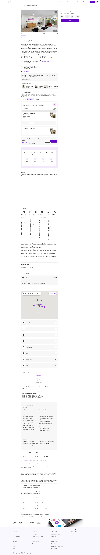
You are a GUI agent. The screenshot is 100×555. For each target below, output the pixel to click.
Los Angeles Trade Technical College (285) (30, 443)
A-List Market (54, 536)
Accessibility (73, 536)
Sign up (92, 2)
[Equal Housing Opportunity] (13, 553)
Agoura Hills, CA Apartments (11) (29, 416)
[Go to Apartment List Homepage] (6, 2)
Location (36, 37)
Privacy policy (74, 531)
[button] (39, 306)
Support (14, 543)
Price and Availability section (27, 460)
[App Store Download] (31, 523)
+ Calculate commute (46, 61)
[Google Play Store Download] (38, 523)
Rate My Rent (35, 534)
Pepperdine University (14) (44, 443)
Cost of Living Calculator (37, 536)
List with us (80, 2)
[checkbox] (27, 160)
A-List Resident (54, 541)
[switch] (54, 109)
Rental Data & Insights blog (57, 546)
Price (26, 37)
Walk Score (38, 375)
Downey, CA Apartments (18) (44, 430)
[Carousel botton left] (22, 21)
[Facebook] (19, 553)
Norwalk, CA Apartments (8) (44, 428)
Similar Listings (31, 37)
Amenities (41, 37)
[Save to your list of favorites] (56, 12)
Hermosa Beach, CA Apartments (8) (29, 429)
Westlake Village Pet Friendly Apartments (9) (46, 410)
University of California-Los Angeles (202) (46, 441)
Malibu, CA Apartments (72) (28, 422)
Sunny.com (15, 541)
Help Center (54, 548)
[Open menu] (97, 2)
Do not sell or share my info (76, 539)
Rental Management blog (56, 543)
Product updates (16, 539)
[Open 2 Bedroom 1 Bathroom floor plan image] (53, 115)
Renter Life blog (35, 541)
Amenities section (53, 474)
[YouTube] (24, 553)
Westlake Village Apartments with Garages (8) (30, 410)
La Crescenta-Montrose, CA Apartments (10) (46, 419)
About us (15, 531)
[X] (22, 553)
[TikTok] (30, 553)
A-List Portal (54, 531)
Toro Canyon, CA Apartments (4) (45, 425)
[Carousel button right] (56, 21)
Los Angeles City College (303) (28, 441)
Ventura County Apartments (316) (29, 436)
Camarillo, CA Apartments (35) (44, 421)
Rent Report (34, 543)
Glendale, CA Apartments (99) (28, 427)
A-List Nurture (54, 539)
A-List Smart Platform (55, 534)
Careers (14, 534)
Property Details (51, 37)
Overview (22, 37)
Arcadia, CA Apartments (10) (28, 425)
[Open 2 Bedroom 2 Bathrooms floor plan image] (53, 131)
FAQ (14, 546)
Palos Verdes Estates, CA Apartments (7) (46, 416)
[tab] (24, 99)
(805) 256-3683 (23, 35)
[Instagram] (27, 553)
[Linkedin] (16, 553)
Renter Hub (34, 531)
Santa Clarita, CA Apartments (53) (45, 423)
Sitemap (14, 548)
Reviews (45, 37)
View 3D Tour (26, 71)
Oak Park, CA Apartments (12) (28, 418)
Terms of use (73, 534)
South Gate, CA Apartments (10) (45, 426)
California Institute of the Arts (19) (45, 445)
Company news (16, 536)
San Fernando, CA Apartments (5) (29, 423)
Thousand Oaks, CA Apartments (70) (29, 420)
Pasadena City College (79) (28, 445)
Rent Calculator (35, 539)
